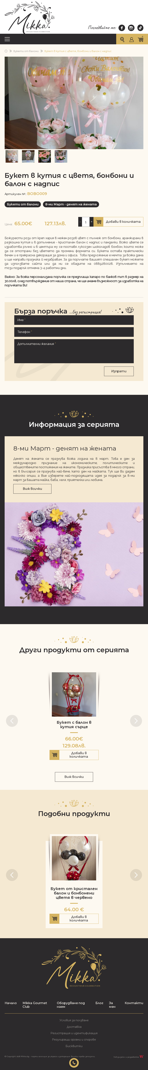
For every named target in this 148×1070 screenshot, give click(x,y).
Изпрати (119, 371)
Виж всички (32, 489)
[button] (12, 721)
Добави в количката (118, 223)
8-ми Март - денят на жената (71, 204)
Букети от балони (26, 51)
